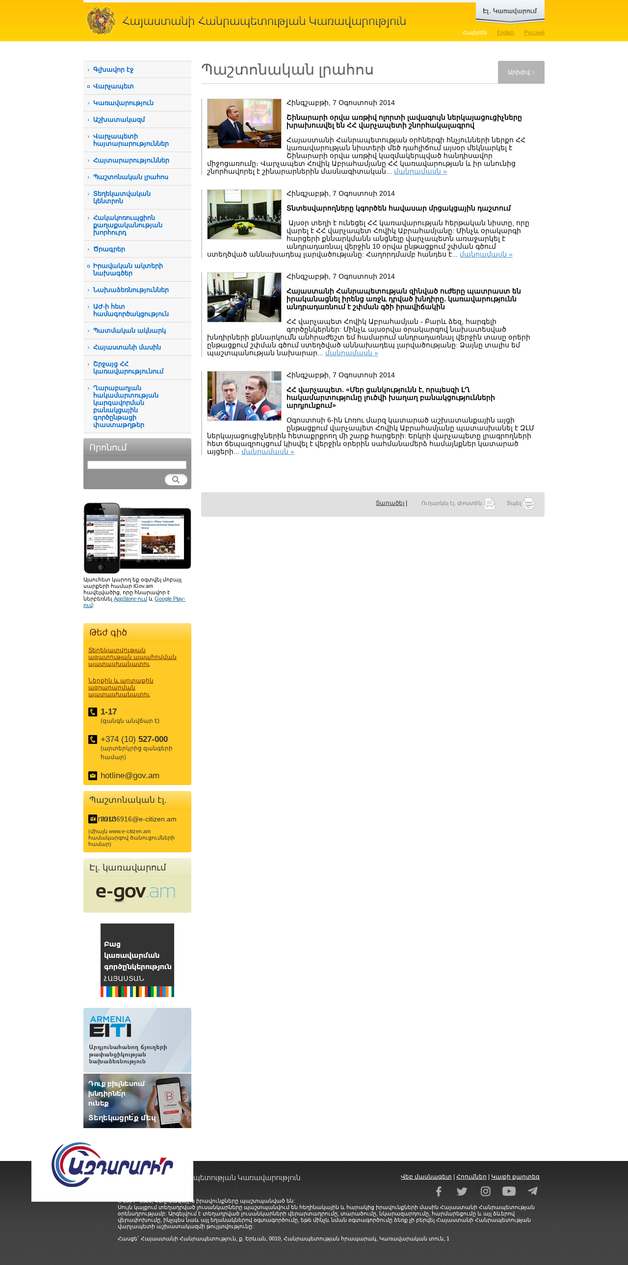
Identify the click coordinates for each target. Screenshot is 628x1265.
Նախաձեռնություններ (131, 289)
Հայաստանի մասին (127, 347)
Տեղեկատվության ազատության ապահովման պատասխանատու (132, 657)
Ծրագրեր (109, 249)
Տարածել (390, 503)
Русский (534, 32)
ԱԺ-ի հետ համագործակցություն (131, 310)
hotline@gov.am (130, 775)
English (505, 32)
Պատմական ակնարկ (129, 330)
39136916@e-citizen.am (139, 819)
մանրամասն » (420, 171)
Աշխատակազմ (119, 119)
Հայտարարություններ (131, 160)
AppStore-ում (130, 599)
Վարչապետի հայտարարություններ (131, 139)
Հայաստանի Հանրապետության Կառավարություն (250, 20)
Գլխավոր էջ (113, 69)
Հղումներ (471, 1176)
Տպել (515, 503)
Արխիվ (519, 72)
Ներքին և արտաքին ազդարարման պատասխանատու (121, 687)
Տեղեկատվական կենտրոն (122, 197)
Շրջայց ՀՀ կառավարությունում (128, 367)
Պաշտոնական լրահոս (130, 177)
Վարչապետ (113, 86)
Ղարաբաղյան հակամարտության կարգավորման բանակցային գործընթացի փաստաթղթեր (125, 406)
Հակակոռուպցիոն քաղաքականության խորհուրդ (127, 225)
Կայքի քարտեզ (515, 1176)
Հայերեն (475, 32)
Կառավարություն (123, 102)
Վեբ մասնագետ (426, 1176)
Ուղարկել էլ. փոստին (452, 503)
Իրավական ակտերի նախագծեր (128, 269)
